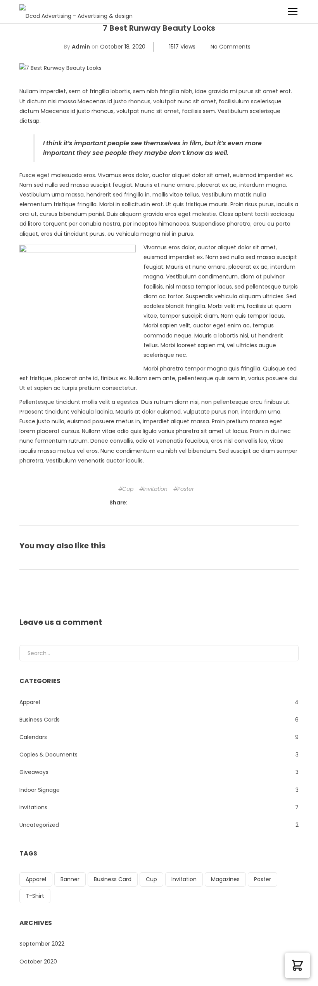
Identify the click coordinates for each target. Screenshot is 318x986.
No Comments (231, 46)
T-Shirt (35, 896)
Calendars (33, 737)
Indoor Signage (39, 790)
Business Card (112, 879)
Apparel (29, 702)
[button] (297, 965)
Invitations (33, 807)
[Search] (286, 653)
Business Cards (39, 719)
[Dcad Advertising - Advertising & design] (76, 12)
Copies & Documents (48, 754)
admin (81, 46)
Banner (70, 879)
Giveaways (33, 772)
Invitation (155, 489)
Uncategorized (39, 825)
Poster (185, 489)
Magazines (225, 879)
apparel (36, 879)
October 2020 (38, 961)
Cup (127, 489)
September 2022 (41, 944)
